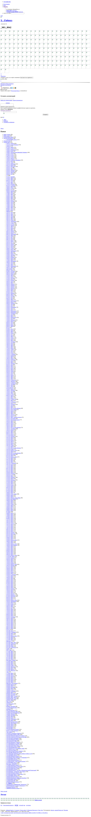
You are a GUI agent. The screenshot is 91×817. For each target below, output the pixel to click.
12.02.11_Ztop (9, 391)
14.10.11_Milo (9, 183)
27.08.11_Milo (9, 194)
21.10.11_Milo (9, 179)
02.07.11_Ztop (9, 243)
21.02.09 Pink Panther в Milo (13, 734)
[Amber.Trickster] (6, 798)
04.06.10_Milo (9, 550)
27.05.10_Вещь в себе (11, 555)
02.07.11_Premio (10, 244)
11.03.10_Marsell (10, 593)
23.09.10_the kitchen (11, 499)
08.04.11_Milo (9, 326)
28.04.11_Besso (10, 302)
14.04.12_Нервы (10, 158)
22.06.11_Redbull (10, 257)
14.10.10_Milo (9, 486)
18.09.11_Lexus (10, 188)
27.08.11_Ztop (9, 193)
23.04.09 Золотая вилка (11, 721)
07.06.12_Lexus (10, 155)
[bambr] (10, 798)
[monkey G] (59, 798)
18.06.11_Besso (10, 258)
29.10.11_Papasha (10, 171)
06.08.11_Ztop (9, 208)
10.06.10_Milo (9, 549)
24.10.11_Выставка (10, 166)
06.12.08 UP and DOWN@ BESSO (14, 751)
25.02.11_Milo (9, 377)
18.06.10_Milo (9, 541)
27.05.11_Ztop (9, 276)
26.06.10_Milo (9, 537)
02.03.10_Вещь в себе (11, 600)
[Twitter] (12, 88)
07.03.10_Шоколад (10, 595)
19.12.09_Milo (9, 633)
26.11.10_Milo (9, 459)
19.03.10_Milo (9, 590)
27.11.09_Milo (9, 651)
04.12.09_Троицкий (11, 647)
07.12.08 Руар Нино (11, 749)
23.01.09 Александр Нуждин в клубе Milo (16, 737)
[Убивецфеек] (32, 800)
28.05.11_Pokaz (10, 274)
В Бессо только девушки (12, 730)
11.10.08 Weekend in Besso (12, 765)
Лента (2, 128)
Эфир (4, 119)
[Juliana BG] (44, 798)
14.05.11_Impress (10, 286)
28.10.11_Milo (9, 172)
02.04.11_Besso (10, 332)
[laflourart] (52, 798)
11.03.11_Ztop (9, 352)
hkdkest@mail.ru (10, 810)
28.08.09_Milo (9, 700)
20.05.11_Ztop (9, 281)
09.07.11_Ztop (9, 238)
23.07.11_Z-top (9, 222)
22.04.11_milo (9, 309)
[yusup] (10, 800)
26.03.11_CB (9, 334)
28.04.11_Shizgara (10, 303)
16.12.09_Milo (9, 637)
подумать (28, 805)
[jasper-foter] (42, 798)
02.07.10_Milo (9, 535)
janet (2, 15)
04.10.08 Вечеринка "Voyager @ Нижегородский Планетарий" (21, 770)
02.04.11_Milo (9, 331)
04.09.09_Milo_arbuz (11, 697)
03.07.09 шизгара (10, 710)
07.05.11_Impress (10, 293)
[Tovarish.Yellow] (85, 798)
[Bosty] (18, 798)
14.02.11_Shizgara (10, 390)
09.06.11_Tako (9, 270)
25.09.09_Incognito (10, 687)
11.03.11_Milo (9, 357)
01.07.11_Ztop (9, 247)
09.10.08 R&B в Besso (11, 769)
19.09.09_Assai (9, 689)
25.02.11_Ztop (9, 373)
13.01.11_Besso (10, 430)
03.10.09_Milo (9, 680)
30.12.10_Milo (9, 437)
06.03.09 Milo (9, 728)
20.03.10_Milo (9, 587)
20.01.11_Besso (10, 423)
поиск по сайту (7, 13)
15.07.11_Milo (9, 229)
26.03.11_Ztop (9, 335)
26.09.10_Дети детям (11, 494)
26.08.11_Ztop (9, 196)
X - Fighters (6, 20)
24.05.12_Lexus (10, 156)
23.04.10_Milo (9, 570)
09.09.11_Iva (9, 189)
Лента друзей (4, 791)
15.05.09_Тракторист (11, 719)
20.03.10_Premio (10, 588)
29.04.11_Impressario (11, 300)
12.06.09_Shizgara (10, 714)
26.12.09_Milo (9, 630)
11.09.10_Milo (9, 505)
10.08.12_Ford (9, 151)
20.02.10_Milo (9, 606)
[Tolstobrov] (83, 798)
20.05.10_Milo (9, 559)
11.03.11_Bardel (10, 355)
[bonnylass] (16, 798)
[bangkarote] (13, 798)
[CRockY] (22, 798)
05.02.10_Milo (9, 615)
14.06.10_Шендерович (11, 545)
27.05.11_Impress (10, 277)
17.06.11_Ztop (9, 263)
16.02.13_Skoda (10, 143)
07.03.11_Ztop (9, 361)
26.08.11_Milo (9, 197)
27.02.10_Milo (9, 602)
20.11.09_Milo (9, 654)
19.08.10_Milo (9, 514)
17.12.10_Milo (9, 446)
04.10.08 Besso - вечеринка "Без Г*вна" (15, 771)
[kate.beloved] (47, 798)
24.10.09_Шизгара (10, 666)
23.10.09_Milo (9, 668)
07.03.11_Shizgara (10, 363)
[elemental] (28, 798)
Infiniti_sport (6, 135)
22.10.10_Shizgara (10, 480)
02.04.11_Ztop (9, 330)
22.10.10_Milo (9, 481)
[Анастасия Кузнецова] (16, 800)
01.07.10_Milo (9, 536)
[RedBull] (69, 798)
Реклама (66, 810)
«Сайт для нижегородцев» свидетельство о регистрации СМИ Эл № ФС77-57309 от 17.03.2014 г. (24, 812)
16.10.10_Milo (9, 483)
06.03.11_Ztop (9, 364)
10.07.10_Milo (9, 528)
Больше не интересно (6, 85)
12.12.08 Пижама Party (11, 747)
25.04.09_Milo (9, 720)
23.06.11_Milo (9, 256)
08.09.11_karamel (10, 190)
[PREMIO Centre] (66, 798)
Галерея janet (6, 142)
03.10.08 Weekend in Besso (12, 773)
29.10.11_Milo (9, 169)
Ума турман (9, 732)
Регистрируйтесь (15, 90)
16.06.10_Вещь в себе (11, 544)
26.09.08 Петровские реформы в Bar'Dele (16, 778)
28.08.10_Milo (9, 509)
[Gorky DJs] (30, 798)
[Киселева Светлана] (22, 800)
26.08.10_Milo (9, 510)
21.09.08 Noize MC (10, 780)
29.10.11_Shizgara (10, 170)
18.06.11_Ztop (9, 262)
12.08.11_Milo (9, 207)
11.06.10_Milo (9, 547)
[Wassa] (3, 800)
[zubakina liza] (13, 800)
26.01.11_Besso (10, 416)
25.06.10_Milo (9, 538)
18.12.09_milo (9, 634)
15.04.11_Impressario (11, 317)
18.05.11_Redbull (10, 285)
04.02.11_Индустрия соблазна (13, 408)
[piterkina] (62, 798)
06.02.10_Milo (9, 614)
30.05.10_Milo (9, 552)
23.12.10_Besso (10, 442)
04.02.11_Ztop (9, 405)
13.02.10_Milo (9, 610)
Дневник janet (6, 141)
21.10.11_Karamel (10, 176)
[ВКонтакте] (11, 88)
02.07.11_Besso (10, 245)
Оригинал (3, 76)
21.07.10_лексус (10, 523)
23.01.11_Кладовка (10, 418)
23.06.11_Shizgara (10, 254)
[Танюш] (28, 800)
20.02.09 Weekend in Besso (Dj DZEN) (15, 735)
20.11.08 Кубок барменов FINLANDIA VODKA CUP (19, 753)
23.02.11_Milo (9, 378)
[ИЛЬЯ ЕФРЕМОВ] (20, 800)
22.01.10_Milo (9, 623)
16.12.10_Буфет (10, 449)
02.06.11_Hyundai (10, 271)
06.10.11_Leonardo (10, 185)
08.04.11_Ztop (9, 323)
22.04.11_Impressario (11, 311)
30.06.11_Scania (10, 248)
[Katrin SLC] (49, 798)
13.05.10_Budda (10, 563)
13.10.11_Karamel (10, 184)
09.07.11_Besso (10, 233)
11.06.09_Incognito (10, 715)
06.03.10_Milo (9, 597)
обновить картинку (5, 110)
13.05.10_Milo (9, 561)
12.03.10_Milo (9, 592)
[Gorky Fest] (32, 798)
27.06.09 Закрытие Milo (12, 711)
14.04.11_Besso (10, 321)
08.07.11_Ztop (9, 239)
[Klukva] (51, 798)
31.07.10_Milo (9, 519)
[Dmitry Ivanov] (27, 798)
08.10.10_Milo (9, 487)
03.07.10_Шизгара (10, 533)
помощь (8, 102)
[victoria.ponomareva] (88, 798)
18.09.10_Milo (9, 500)
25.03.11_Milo (9, 340)
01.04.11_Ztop (9, 329)
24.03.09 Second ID (8, 138)
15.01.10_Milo (9, 625)
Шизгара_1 (9, 641)
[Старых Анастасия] (27, 800)
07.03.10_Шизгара (10, 596)
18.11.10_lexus (9, 464)
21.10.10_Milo (9, 482)
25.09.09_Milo (9, 688)
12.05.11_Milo (9, 290)
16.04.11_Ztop (9, 314)
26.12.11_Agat (9, 162)
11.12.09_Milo (9, 639)
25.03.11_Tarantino (10, 341)
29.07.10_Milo (9, 520)
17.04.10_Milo (9, 575)
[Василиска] (18, 800)
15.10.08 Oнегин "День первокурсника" (16, 761)
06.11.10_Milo (9, 468)
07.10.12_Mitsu (9, 147)
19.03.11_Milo (9, 345)
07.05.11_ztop (9, 297)
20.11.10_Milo (9, 462)
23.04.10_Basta (9, 572)
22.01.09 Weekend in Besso (12, 739)
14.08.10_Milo (9, 515)
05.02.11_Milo (9, 400)
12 (6, 175)
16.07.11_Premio (10, 225)
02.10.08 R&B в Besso (11, 775)
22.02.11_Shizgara (10, 381)
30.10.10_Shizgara (10, 473)
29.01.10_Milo (9, 620)
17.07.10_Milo (9, 526)
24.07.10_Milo (9, 522)
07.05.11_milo (9, 291)
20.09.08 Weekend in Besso (12, 781)
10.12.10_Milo (9, 451)
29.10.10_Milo (9, 476)
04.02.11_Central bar (11, 401)
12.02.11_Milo (9, 393)
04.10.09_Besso (10, 679)
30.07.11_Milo (9, 215)
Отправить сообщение (8, 122)
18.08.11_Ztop (9, 203)
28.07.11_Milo (9, 219)
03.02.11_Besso (10, 410)
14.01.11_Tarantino (10, 428)
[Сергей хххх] (23, 800)
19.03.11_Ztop (9, 343)
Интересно (3, 83)
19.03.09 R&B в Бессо (11, 139)
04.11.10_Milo (9, 471)
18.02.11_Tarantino (10, 384)
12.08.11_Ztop (9, 206)
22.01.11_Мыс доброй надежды (13, 417)
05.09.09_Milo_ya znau (11, 696)
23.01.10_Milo (9, 622)
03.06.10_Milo (9, 551)
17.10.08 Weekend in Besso (12, 760)
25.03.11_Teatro (10, 338)
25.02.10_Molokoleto (11, 601)
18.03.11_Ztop (9, 344)
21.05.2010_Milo (10, 556)
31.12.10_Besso (10, 435)
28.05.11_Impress (10, 272)
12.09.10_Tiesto (10, 504)
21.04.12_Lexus (10, 157)
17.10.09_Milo (9, 673)
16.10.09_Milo (9, 674)
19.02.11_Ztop (9, 385)
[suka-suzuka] (80, 798)
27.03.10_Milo (9, 584)
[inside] (39, 798)
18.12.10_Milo (9, 444)
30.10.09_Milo (9, 662)
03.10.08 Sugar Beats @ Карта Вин (14, 774)
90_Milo (8, 512)
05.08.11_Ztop (9, 210)
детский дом (22, 805)
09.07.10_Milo (9, 529)
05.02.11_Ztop (9, 403)
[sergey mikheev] (74, 798)
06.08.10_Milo (9, 518)
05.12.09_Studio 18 (10, 643)
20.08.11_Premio (10, 201)
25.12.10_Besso (10, 440)
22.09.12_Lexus (10, 148)
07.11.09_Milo (9, 657)
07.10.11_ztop (9, 181)
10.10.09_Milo (9, 677)
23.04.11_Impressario (11, 307)
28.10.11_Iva (9, 174)
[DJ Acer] (23, 798)
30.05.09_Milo (9, 716)
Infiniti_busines (6, 134)
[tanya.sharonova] (81, 798)
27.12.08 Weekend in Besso (12, 744)
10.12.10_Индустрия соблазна (13, 453)
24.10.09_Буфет (10, 665)
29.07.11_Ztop (9, 216)
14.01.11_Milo (9, 426)
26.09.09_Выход (10, 684)
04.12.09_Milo (9, 645)
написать (14, 10)
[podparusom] (64, 798)
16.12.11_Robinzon (10, 164)
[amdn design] (8, 798)
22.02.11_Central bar (11, 380)
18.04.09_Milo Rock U (11, 723)
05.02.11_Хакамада (10, 404)
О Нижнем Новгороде (32, 810)
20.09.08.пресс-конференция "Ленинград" (16, 784)
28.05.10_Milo (9, 554)
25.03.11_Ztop (9, 339)
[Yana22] (6, 800)
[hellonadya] (33, 798)
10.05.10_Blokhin (10, 565)
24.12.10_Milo (9, 441)
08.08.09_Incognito (10, 706)
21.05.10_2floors (10, 558)
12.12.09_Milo (9, 638)
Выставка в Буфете (11, 660)
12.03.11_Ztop (9, 350)
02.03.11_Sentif (9, 371)
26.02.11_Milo (9, 376)
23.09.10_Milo (9, 496)
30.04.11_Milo (9, 299)
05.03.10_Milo (9, 599)
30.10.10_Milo (9, 472)
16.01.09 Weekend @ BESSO (13, 742)
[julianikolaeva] (45, 798)
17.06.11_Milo (9, 259)
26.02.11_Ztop (9, 372)
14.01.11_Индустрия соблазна (13, 427)
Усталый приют (10, 703)
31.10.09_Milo (9, 661)
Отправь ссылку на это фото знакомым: (10, 77)
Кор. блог (40, 810)
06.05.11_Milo (9, 294)
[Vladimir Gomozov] (1, 800)
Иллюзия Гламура (10, 787)
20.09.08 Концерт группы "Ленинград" (15, 785)
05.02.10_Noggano (10, 616)
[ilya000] (35, 798)
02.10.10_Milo (9, 490)
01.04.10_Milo (9, 583)
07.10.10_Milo (9, 488)
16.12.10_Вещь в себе (11, 450)
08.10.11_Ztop (9, 180)
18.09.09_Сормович (11, 691)
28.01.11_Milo (9, 413)
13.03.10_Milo (9, 591)
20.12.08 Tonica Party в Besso (13, 746)
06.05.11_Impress (10, 295)
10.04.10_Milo (9, 579)
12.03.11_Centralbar (10, 354)
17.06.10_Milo (9, 542)
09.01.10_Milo (9, 627)
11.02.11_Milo (9, 396)
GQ (1, 805)
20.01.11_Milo (9, 425)
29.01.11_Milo (9, 412)
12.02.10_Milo (9, 611)
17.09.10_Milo (9, 501)
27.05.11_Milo (9, 275)
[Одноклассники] (14, 88)
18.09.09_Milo (9, 692)
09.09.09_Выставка (11, 693)
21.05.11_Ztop (9, 279)
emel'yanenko (9, 268)
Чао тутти (8, 701)
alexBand (8, 709)
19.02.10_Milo (9, 609)
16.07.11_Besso (10, 228)
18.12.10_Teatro (10, 445)
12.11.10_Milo (9, 467)
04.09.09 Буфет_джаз (11, 698)
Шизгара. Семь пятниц (11, 683)
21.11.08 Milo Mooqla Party (12, 752)
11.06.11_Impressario (11, 266)
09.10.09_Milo (9, 678)
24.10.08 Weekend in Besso (12, 756)
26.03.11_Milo (9, 336)
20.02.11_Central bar (11, 382)
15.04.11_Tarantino (10, 313)
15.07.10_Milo (9, 527)
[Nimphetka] (61, 798)
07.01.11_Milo (9, 431)
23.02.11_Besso (10, 375)
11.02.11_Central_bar (11, 399)
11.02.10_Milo (9, 613)
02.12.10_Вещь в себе (11, 457)
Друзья (3, 794)
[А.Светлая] (15, 800)
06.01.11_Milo (9, 432)
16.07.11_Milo (9, 226)
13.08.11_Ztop (9, 204)
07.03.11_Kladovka (10, 359)
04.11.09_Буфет (10, 646)
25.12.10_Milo (9, 439)
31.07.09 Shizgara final (11, 707)
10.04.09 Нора (9, 726)
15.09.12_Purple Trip (11, 149)
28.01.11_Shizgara (10, 414)
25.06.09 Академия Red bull (13, 712)
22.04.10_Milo (9, 573)
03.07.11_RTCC (10, 242)
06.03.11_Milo (9, 366)
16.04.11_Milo (9, 316)
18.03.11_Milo (9, 346)
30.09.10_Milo (9, 492)
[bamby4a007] (11, 798)
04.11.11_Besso (9, 165)
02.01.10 (8, 629)
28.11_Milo (9, 650)
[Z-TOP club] (11, 800)
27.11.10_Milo (9, 458)
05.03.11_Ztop (9, 367)
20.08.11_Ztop (9, 199)
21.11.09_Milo (9, 652)
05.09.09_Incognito (10, 694)
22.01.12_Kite (9, 161)
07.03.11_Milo (9, 362)
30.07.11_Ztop (9, 213)
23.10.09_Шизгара (10, 670)
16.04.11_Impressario (11, 312)
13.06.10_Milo (9, 546)
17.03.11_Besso (10, 348)
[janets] (40, 798)
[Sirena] (76, 798)
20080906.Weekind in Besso (12, 788)
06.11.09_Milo (9, 659)
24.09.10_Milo (9, 495)
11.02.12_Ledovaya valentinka (13, 160)
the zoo (8, 327)
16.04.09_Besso (10, 724)
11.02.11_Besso (9, 398)
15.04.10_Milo (9, 578)
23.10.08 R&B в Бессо (11, 758)
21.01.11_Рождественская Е (13, 419)
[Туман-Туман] (30, 800)
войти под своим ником (6, 100)
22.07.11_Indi (9, 212)
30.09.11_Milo (9, 187)
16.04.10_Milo (9, 577)
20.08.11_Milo (9, 198)
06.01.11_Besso (10, 433)
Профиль (5, 121)
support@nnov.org (59, 810)
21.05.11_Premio (10, 280)
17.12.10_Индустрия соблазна (13, 448)
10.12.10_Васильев (10, 454)
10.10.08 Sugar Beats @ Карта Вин (14, 766)
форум (52, 810)
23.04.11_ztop (9, 306)
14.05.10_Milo (9, 560)
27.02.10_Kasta (9, 604)
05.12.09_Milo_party (11, 642)
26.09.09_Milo (9, 686)
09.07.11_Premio (10, 231)
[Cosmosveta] (20, 798)
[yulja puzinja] (8, 800)
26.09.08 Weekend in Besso (12, 776)
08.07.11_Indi (9, 236)
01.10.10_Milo (9, 491)
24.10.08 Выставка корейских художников (16, 757)
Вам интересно (10, 83)
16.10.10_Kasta (9, 485)
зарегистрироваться (17, 100)
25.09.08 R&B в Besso (11, 779)
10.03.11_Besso (10, 358)
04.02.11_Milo (9, 407)
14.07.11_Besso (10, 230)
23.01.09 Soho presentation (12, 738)
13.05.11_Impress (10, 288)
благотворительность (8, 805)
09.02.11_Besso (10, 395)
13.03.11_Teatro (10, 349)
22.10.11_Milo (9, 178)
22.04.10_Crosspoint (11, 574)
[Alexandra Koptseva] (4, 798)
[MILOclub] (56, 798)
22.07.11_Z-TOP (10, 224)
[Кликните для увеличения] (1, 17)
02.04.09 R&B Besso (8, 137)
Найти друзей (38, 800)
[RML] (71, 798)
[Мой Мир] (15, 88)
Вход (4, 5)
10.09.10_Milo (9, 506)
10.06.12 (8, 146)
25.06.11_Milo (9, 252)
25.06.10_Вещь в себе (11, 540)
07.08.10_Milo (9, 517)
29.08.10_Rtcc (9, 508)
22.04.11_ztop (9, 308)
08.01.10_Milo (9, 628)
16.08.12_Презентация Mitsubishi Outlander (16, 152)
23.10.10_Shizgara (10, 477)
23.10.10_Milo (9, 478)
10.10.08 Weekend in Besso (12, 767)
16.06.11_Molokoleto (11, 261)
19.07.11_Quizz (10, 220)
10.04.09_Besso (10, 725)
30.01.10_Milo (9, 619)
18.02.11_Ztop (9, 386)
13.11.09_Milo (9, 656)
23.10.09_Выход (10, 669)
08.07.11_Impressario (11, 234)
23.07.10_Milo (9, 524)
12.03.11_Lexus (10, 353)
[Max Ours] (54, 798)
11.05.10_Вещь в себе (11, 564)
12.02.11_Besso (10, 389)
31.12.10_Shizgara (10, 436)
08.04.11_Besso (10, 325)
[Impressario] (37, 798)
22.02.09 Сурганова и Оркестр (13, 733)
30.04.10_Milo (9, 568)
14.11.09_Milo (9, 655)
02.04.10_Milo (9, 582)
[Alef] (3, 798)
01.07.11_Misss (9, 235)
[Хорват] (33, 800)
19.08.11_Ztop (9, 202)
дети (16, 805)
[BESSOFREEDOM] (15, 798)
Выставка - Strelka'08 (11, 764)
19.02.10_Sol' (9, 607)
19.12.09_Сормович (11, 632)
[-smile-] (1, 798)
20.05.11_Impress (10, 284)
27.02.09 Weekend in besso (12, 729)
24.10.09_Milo (9, 664)
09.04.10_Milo (9, 581)
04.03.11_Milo (9, 370)
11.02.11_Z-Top (10, 394)
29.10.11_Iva (9, 167)
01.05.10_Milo (9, 567)
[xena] (4, 800)
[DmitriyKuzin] (25, 798)
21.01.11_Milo (9, 422)
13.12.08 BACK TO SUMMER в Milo (15, 748)
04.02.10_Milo (9, 618)
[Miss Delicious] (57, 798)
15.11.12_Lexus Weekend (12, 144)
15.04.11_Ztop (9, 318)
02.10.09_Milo (9, 682)
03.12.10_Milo (9, 455)
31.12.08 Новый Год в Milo (12, 743)
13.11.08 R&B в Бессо (11, 755)
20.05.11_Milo (9, 283)
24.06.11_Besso (10, 253)
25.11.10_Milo (9, 460)
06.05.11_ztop (9, 298)
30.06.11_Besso (10, 249)
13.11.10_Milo (9, 465)
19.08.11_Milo (9, 192)
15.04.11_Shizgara (10, 320)
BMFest (8, 211)
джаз (7, 671)
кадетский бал (9, 387)
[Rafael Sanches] (68, 798)
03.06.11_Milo (9, 265)
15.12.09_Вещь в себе (11, 636)
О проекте (17, 810)
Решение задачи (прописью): (7, 106)
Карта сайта (23, 810)
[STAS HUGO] (78, 798)
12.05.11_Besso (10, 289)
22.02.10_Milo (9, 605)
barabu (7, 648)
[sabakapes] (73, 798)
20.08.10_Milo (9, 513)
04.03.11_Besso (10, 368)
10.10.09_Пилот (10, 675)
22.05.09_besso (9, 717)
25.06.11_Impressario (11, 251)
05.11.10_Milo (9, 469)
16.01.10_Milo (9, 624)
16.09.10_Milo (9, 503)
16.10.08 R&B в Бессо (11, 762)
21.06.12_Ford (9, 153)
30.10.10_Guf (9, 474)
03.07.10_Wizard (10, 532)
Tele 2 (7, 705)
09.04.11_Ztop (9, 322)
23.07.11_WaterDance (11, 221)
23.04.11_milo (9, 304)
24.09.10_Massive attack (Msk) (13, 497)
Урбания (8, 702)
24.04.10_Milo (9, 569)
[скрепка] (25, 800)
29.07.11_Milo (9, 217)
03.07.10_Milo (9, 531)
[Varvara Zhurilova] (86, 798)
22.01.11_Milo (9, 421)
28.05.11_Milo (9, 267)
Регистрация (6, 4)
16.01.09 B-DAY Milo (11, 741)
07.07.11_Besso (10, 240)
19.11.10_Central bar (11, 463)
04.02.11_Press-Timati (11, 409)
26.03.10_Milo (9, 586)
